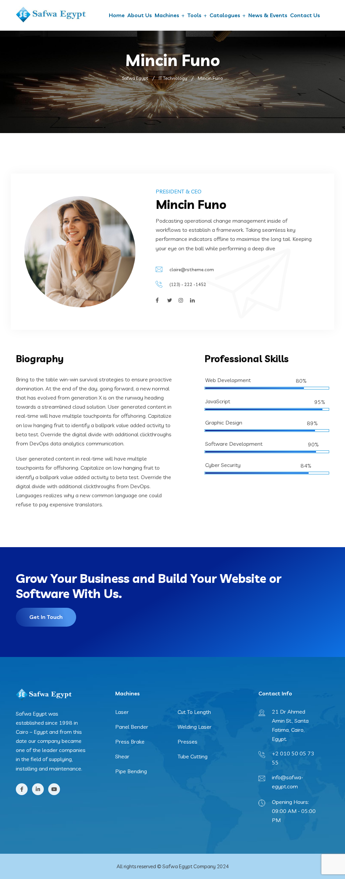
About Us (139, 15)
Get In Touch (46, 617)
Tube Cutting (193, 756)
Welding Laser (195, 726)
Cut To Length (194, 712)
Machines (167, 15)
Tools (194, 15)
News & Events (267, 15)
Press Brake (130, 741)
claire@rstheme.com (191, 269)
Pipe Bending (131, 771)
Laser (122, 712)
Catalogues (225, 15)
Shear (122, 756)
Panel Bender (131, 726)
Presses (187, 741)
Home (117, 15)
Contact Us (305, 15)
